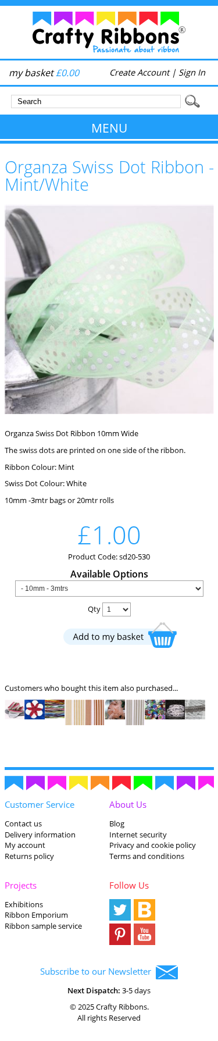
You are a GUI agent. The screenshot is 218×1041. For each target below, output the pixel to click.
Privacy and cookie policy (152, 845)
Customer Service (39, 804)
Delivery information (40, 834)
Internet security (138, 834)
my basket (44, 72)
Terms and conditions (146, 856)
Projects (21, 885)
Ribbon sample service (43, 926)
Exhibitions (24, 904)
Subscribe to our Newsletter (98, 971)
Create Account (139, 72)
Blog (116, 823)
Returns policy (29, 856)
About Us (127, 804)
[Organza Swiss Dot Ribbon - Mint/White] (109, 411)
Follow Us (129, 885)
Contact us (23, 823)
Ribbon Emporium (36, 915)
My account (25, 845)
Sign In (191, 72)
